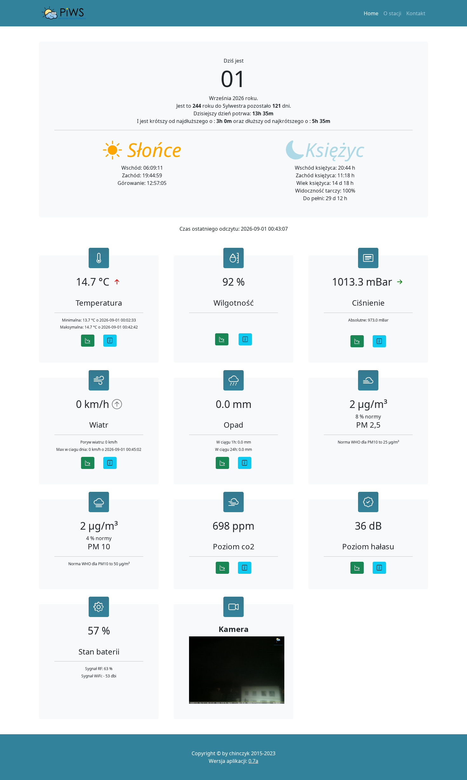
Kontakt (415, 13)
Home (371, 13)
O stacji (392, 13)
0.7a (253, 760)
